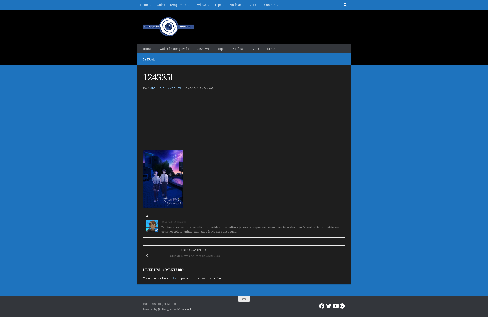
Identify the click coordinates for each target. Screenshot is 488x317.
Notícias (235, 5)
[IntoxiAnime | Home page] (168, 26)
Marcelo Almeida (165, 87)
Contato (269, 5)
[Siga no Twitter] (328, 306)
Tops (218, 5)
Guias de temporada (171, 5)
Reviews (200, 5)
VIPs (253, 5)
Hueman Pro (186, 309)
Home (144, 5)
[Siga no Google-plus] (342, 306)
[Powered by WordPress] (159, 309)
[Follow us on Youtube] (335, 306)
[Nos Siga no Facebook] (321, 306)
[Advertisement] (244, 122)
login (176, 278)
